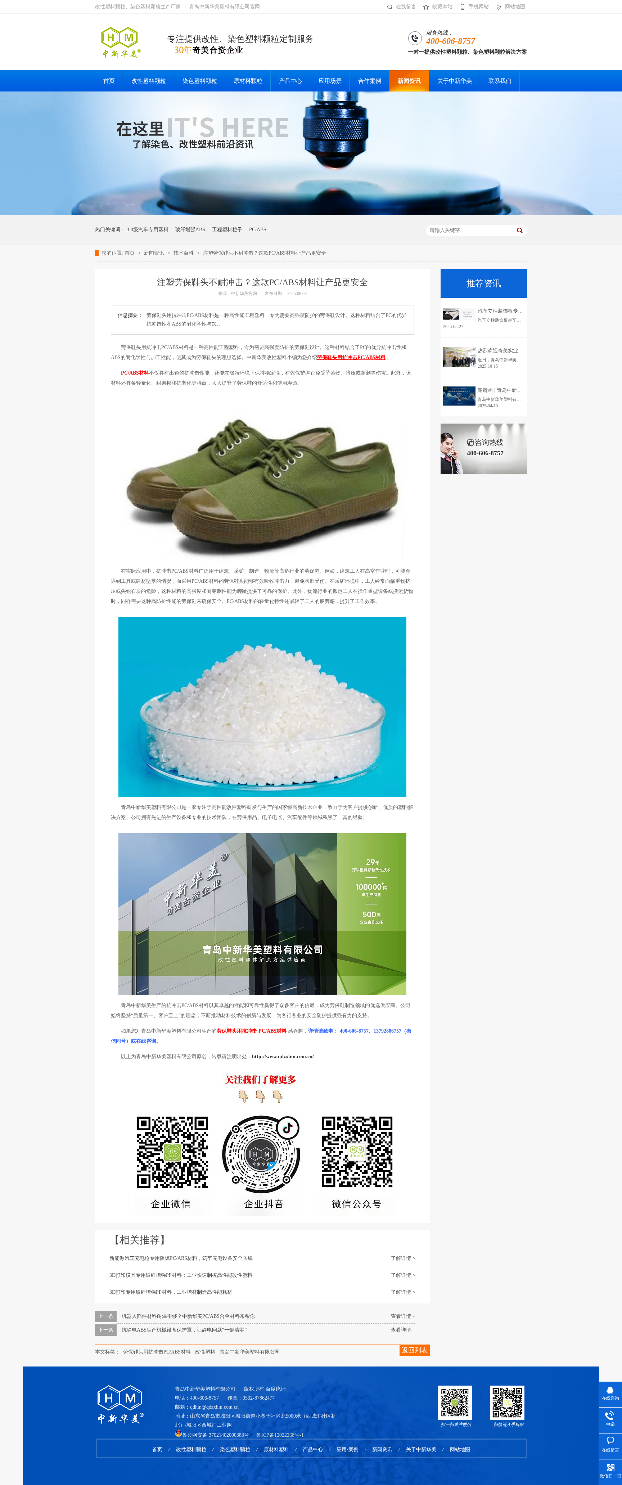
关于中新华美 (421, 1449)
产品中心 (313, 1449)
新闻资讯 (155, 253)
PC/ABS (257, 229)
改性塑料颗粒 (191, 1449)
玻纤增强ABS (190, 229)
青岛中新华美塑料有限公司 (250, 1352)
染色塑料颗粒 (235, 1449)
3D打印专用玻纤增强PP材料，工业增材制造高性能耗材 (170, 1292)
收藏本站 (442, 6)
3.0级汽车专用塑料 (147, 229)
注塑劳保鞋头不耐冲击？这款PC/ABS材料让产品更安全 (264, 253)
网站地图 (515, 6)
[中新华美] (120, 1395)
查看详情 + (403, 1316)
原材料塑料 (276, 1449)
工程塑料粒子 (227, 229)
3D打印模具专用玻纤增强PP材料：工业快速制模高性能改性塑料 (180, 1275)
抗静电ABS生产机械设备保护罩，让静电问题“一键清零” (184, 1330)
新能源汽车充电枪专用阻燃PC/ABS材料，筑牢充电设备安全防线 (181, 1258)
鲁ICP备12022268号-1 (280, 1435)
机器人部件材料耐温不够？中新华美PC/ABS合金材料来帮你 (188, 1316)
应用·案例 (348, 1449)
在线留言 (406, 6)
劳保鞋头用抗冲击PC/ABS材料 (157, 1352)
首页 (130, 253)
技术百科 (184, 253)
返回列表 (415, 1350)
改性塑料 (205, 1352)
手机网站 (479, 6)
